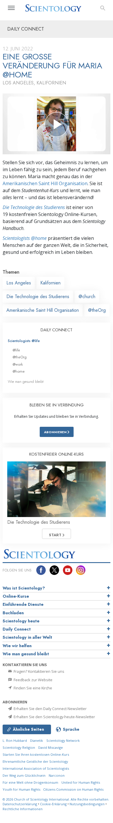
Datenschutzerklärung (20, 804)
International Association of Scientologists (36, 768)
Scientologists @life (24, 341)
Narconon (57, 775)
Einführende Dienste (23, 604)
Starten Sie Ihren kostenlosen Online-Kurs (36, 754)
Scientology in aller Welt (27, 637)
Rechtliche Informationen (23, 809)
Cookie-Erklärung (53, 804)
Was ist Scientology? (24, 588)
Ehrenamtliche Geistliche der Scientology (35, 761)
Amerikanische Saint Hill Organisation (42, 310)
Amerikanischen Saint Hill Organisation (45, 183)
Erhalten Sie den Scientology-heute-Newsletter (54, 716)
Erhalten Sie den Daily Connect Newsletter (50, 708)
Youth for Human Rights (22, 789)
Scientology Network (63, 740)
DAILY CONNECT (56, 330)
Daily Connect (17, 629)
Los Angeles (18, 282)
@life (16, 350)
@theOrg (97, 310)
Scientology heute (21, 621)
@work (17, 364)
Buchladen (13, 613)
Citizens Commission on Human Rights (73, 789)
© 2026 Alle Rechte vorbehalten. (56, 799)
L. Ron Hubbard (15, 740)
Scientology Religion (19, 747)
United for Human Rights (80, 782)
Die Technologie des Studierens (34, 207)
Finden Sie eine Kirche (32, 688)
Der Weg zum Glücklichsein (24, 775)
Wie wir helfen (17, 646)
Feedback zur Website (32, 679)
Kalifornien (50, 282)
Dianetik (36, 740)
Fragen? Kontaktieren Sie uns (38, 671)
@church (87, 296)
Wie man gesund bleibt (25, 381)
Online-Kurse (16, 596)
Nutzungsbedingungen (87, 804)
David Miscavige (50, 747)
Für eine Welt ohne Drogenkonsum (30, 782)
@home (18, 371)
